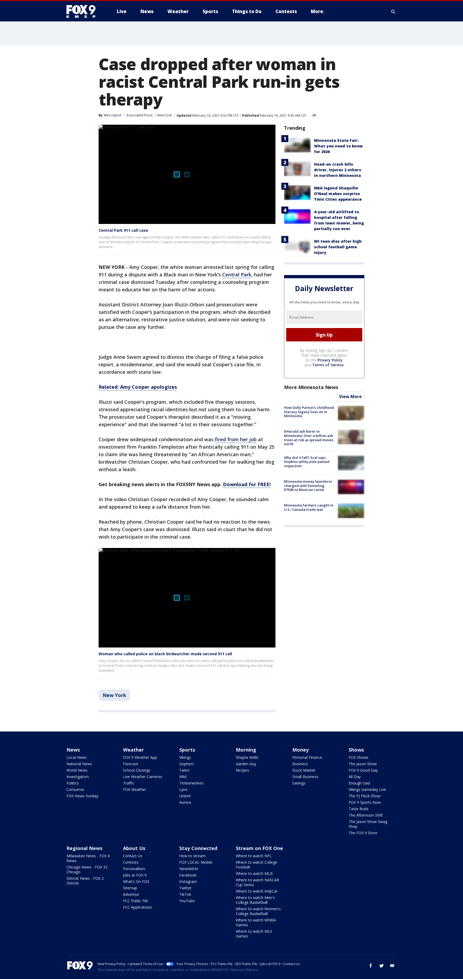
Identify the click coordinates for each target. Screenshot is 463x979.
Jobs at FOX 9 (135, 875)
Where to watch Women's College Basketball (258, 911)
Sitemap (130, 887)
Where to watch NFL (254, 855)
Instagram (188, 881)
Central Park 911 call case (123, 230)
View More (350, 396)
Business (300, 763)
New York (164, 115)
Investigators (77, 776)
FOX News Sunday (82, 795)
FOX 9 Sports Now (365, 802)
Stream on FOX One (259, 848)
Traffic (128, 783)
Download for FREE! (247, 484)
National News (79, 763)
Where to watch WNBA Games (256, 922)
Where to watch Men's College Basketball (255, 900)
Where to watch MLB (254, 873)
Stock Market (303, 770)
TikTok (185, 894)
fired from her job (236, 439)
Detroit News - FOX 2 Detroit (85, 881)
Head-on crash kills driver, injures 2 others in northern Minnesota (337, 170)
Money (300, 749)
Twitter (185, 887)
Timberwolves (191, 783)
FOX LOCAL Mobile (195, 862)
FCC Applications (137, 907)
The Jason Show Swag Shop (368, 824)
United (185, 795)
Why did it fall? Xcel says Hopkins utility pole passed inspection (307, 461)
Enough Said (359, 783)
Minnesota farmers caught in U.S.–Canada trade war (308, 507)
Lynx (183, 789)
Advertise (131, 894)
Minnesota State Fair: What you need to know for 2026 (338, 146)
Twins (184, 770)
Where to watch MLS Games (254, 934)
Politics (72, 783)
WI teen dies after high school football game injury (338, 247)
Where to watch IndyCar (257, 891)
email (392, 965)
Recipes (242, 770)
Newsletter (188, 868)
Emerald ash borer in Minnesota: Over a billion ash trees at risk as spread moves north (308, 437)
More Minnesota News (311, 387)
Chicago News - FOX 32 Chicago (86, 869)
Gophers (186, 763)
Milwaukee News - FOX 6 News (88, 858)
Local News (76, 757)
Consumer (75, 789)
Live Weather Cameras (142, 776)
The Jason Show (363, 763)
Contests (131, 862)
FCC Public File (135, 900)
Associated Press (139, 115)
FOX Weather (134, 789)
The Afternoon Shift (366, 815)
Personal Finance (307, 757)
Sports (187, 749)
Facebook (187, 875)
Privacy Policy (330, 360)
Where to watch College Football (256, 865)
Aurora (185, 802)
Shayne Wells (247, 757)
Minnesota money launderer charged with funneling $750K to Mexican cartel (308, 485)
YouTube (187, 900)
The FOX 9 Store (363, 832)
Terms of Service (327, 364)
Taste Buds (358, 808)
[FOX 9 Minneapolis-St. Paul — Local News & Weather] (84, 11)
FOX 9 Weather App (140, 757)
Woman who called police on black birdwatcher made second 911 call (165, 653)
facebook (371, 965)
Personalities (134, 868)
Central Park (236, 274)
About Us (134, 848)
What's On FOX (136, 881)
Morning (246, 749)
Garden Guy (246, 763)
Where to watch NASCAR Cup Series (257, 882)
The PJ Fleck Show (364, 795)
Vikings (185, 757)
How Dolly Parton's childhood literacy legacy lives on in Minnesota (309, 411)
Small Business (305, 776)
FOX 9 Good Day (363, 770)
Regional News (84, 848)
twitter (381, 965)
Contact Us (132, 855)
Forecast (130, 763)
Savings (298, 783)
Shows (356, 749)
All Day (355, 776)
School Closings (136, 770)
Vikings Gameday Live (367, 789)
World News (77, 770)
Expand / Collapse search (393, 11)
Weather (133, 749)
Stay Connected (198, 848)
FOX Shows (358, 757)
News (73, 749)
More (317, 11)
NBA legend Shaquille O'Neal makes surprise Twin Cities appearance (338, 193)
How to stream (192, 855)
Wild (182, 776)
